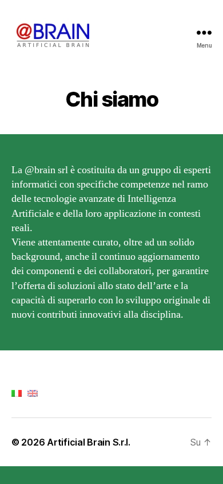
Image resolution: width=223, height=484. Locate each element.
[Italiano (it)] (16, 393)
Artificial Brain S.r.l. (88, 442)
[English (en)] (32, 393)
